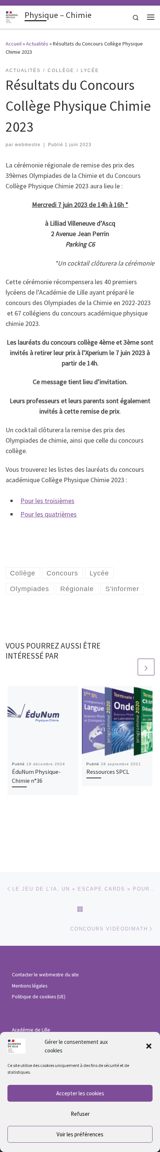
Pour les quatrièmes (48, 514)
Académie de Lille (31, 1030)
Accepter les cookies (80, 1093)
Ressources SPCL (107, 771)
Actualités (37, 43)
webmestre (28, 144)
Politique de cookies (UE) (38, 997)
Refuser (80, 1113)
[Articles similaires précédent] (128, 667)
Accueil (14, 43)
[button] (149, 1046)
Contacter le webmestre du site (45, 974)
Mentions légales (29, 986)
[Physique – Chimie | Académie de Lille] (14, 16)
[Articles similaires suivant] (146, 667)
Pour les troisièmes (47, 500)
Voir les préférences (80, 1134)
